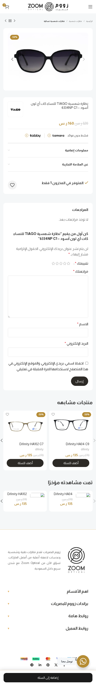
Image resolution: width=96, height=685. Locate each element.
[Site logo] (48, 6)
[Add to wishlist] (12, 185)
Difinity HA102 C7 (31, 444)
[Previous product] (14, 21)
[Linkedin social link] (40, 665)
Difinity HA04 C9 (77, 444)
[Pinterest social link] (48, 665)
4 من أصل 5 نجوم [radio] (57, 263)
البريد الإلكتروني (76, 343)
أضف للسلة (71, 463)
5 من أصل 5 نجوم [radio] (53, 263)
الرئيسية (89, 21)
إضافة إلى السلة (48, 677)
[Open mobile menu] (90, 6)
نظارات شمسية (75, 21)
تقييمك (81, 263)
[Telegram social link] (32, 665)
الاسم (82, 324)
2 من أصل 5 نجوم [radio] (65, 263)
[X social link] (56, 665)
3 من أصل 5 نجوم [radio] (61, 263)
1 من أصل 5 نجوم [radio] (68, 263)
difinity (85, 449)
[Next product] (5, 21)
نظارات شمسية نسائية (54, 21)
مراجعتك (80, 271)
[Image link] (76, 560)
